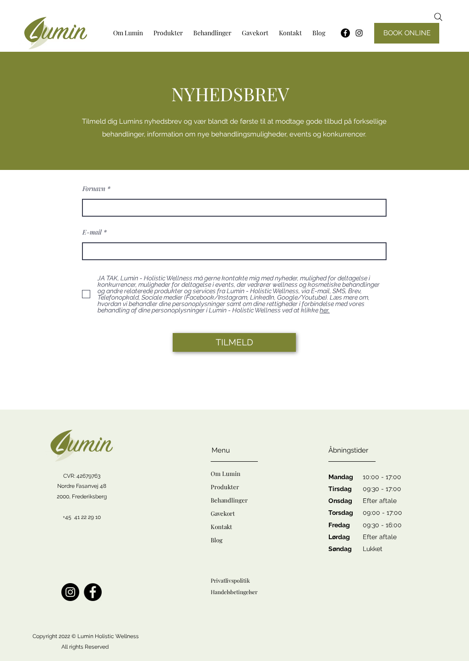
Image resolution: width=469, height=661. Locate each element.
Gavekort (223, 513)
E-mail (92, 232)
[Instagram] (359, 33)
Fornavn (93, 189)
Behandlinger (229, 500)
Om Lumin (225, 473)
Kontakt (221, 526)
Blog (217, 540)
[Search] (438, 17)
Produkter (225, 487)
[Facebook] (93, 592)
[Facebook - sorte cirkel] (345, 33)
